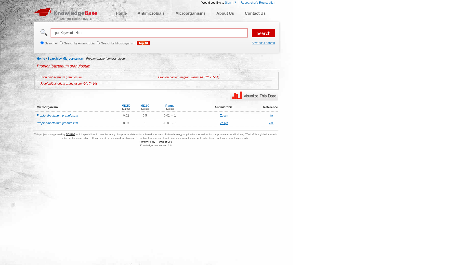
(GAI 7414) (68, 83)
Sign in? (230, 2)
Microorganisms (190, 13)
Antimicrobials (151, 13)
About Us (225, 13)
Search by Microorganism (66, 58)
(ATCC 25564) (188, 77)
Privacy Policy (147, 141)
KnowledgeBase (65, 13)
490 (271, 123)
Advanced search (263, 43)
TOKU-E (70, 134)
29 (271, 115)
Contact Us (255, 13)
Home (121, 13)
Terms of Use (164, 141)
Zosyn (224, 115)
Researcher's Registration (258, 2)
